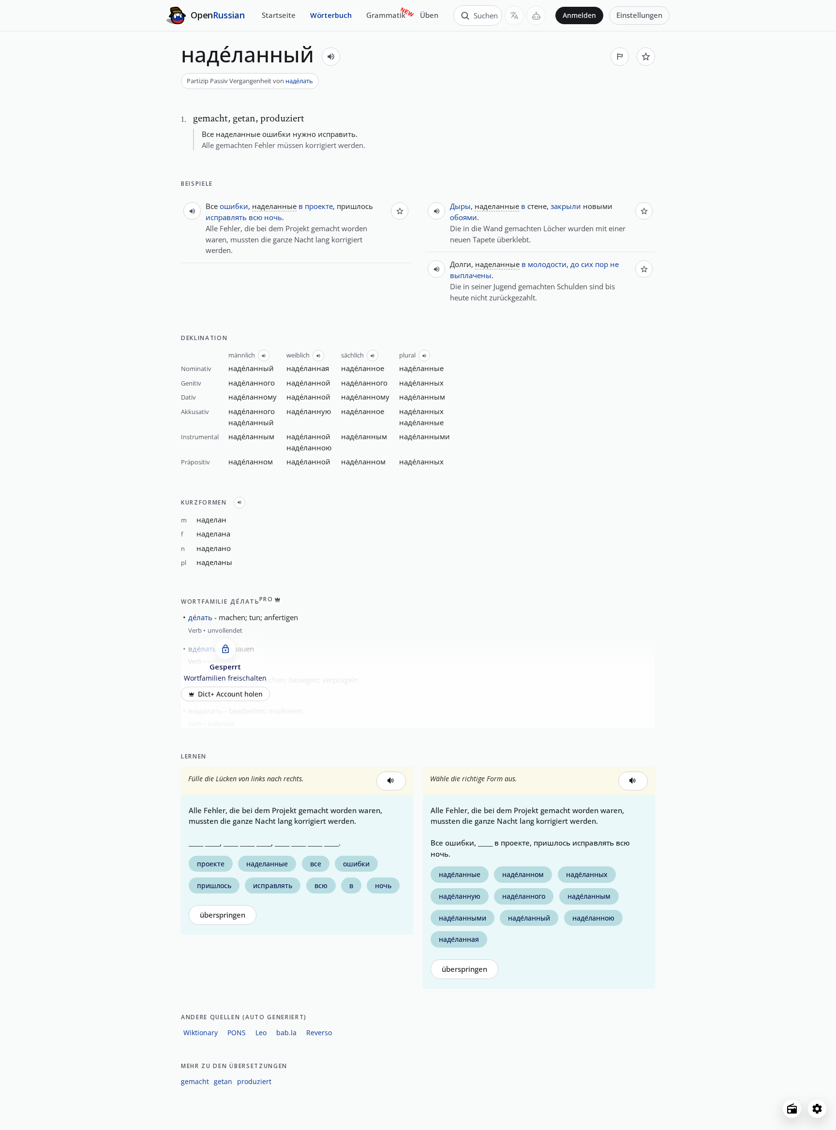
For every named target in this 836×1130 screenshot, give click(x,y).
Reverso (319, 1032)
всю (255, 217)
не (614, 264)
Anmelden (579, 15)
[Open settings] (817, 1109)
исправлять (226, 217)
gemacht (195, 1081)
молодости (547, 264)
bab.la (286, 1032)
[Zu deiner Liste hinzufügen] (646, 56)
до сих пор (589, 264)
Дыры (460, 206)
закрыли (566, 206)
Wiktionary (200, 1032)
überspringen (222, 915)
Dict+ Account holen (230, 694)
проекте (319, 206)
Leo (261, 1032)
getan (223, 1081)
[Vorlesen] (331, 56)
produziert (254, 1081)
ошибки (234, 206)
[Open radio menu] (792, 1109)
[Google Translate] (514, 15)
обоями (463, 217)
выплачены (471, 275)
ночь (273, 217)
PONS (236, 1032)
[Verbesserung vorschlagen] (620, 56)
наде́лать (299, 80)
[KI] (536, 15)
